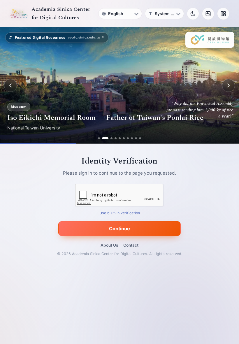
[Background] (208, 14)
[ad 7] (128, 138)
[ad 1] (99, 138)
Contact (130, 245)
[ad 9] (136, 138)
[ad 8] (132, 138)
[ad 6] (124, 138)
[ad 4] (116, 138)
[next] (228, 85)
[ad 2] (105, 138)
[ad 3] (111, 138)
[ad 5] (120, 138)
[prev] (10, 85)
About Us (109, 245)
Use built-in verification (119, 213)
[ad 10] (140, 138)
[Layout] (223, 14)
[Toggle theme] (193, 14)
